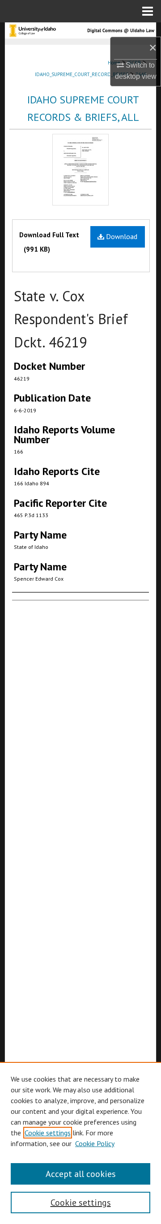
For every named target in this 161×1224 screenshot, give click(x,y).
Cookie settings (48, 1132)
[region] (80, 1143)
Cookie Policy (94, 1143)
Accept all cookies (81, 1174)
